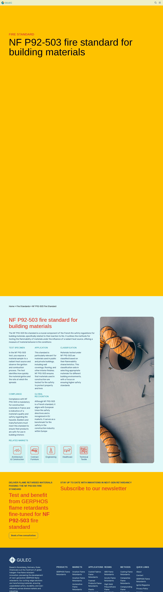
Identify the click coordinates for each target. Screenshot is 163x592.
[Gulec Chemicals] (6, 3)
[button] (155, 3)
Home (11, 306)
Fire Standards (23, 306)
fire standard (30, 333)
